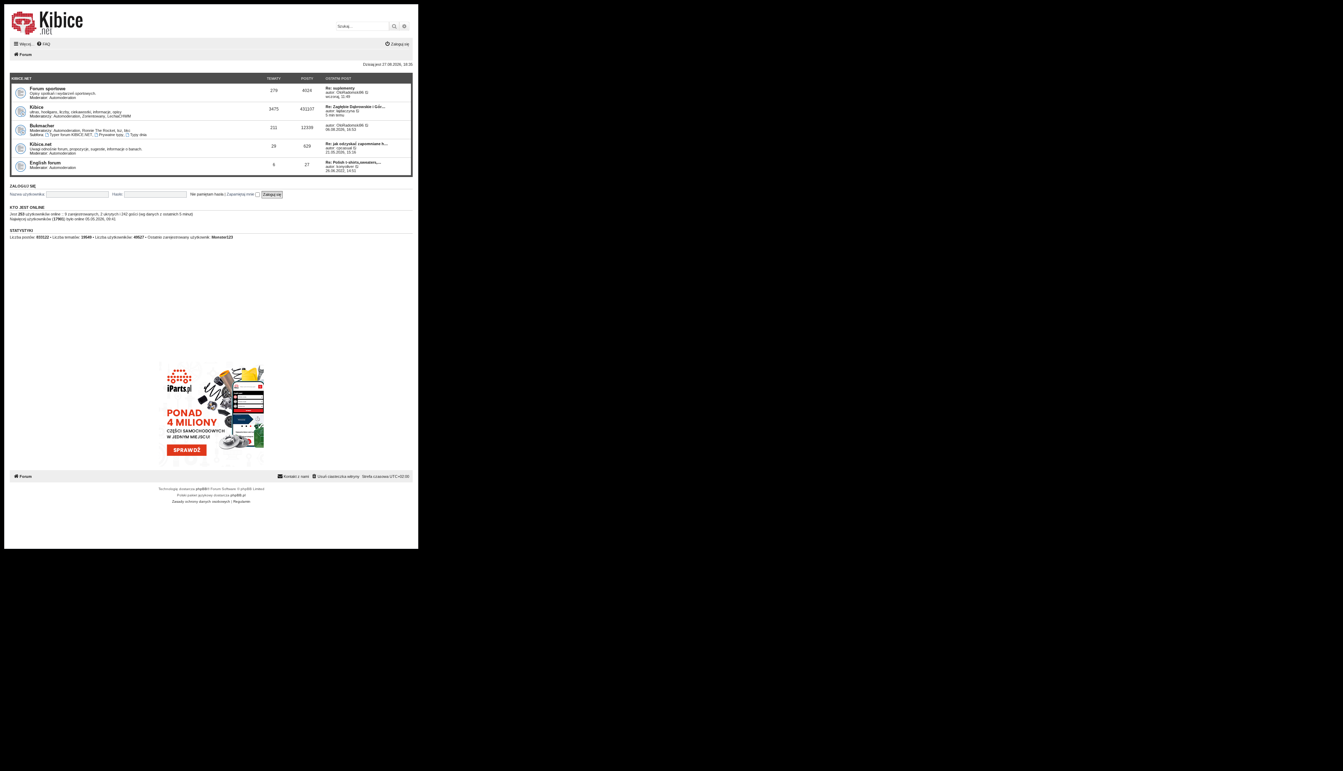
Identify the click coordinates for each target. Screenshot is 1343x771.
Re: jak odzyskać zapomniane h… (357, 144)
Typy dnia (138, 135)
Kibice (36, 107)
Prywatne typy (111, 135)
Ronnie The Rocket (98, 130)
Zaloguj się (23, 186)
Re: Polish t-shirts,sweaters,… (353, 162)
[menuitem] (43, 44)
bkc (127, 130)
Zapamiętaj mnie (241, 194)
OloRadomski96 (350, 92)
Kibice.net (21, 78)
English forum (45, 162)
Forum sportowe (47, 88)
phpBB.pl (238, 495)
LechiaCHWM (119, 116)
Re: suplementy (340, 88)
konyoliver (345, 166)
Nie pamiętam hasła (206, 194)
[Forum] (47, 23)
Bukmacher (42, 125)
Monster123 (222, 237)
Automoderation (62, 98)
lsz (119, 130)
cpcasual (344, 148)
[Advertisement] (219, 309)
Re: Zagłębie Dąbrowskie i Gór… (355, 107)
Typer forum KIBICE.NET (71, 135)
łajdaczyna (345, 111)
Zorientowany (93, 116)
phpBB (201, 489)
